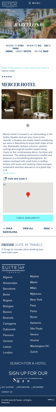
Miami (33, 282)
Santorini (35, 323)
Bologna (8, 306)
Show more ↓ (10, 173)
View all (28, 228)
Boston (7, 312)
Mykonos (35, 294)
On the (41, 51)
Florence (8, 335)
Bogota (7, 300)
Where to (15, 45)
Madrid (34, 276)
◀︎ (6, 110)
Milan (33, 288)
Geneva (8, 341)
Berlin (6, 294)
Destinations (23, 387)
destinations (16, 67)
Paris (33, 305)
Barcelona (9, 288)
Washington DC (39, 346)
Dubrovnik (9, 329)
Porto (33, 311)
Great (23, 51)
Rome (33, 317)
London (7, 352)
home (4, 67)
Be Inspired (38, 387)
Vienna (34, 340)
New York (36, 299)
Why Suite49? (7, 387)
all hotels (43, 67)
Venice (34, 334)
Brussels (8, 318)
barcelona (30, 67)
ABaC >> (48, 228)
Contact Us (6, 392)
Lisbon (7, 347)
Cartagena (9, 323)
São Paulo (36, 328)
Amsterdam (10, 283)
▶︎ (52, 110)
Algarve (8, 277)
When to (34, 45)
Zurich (34, 352)
